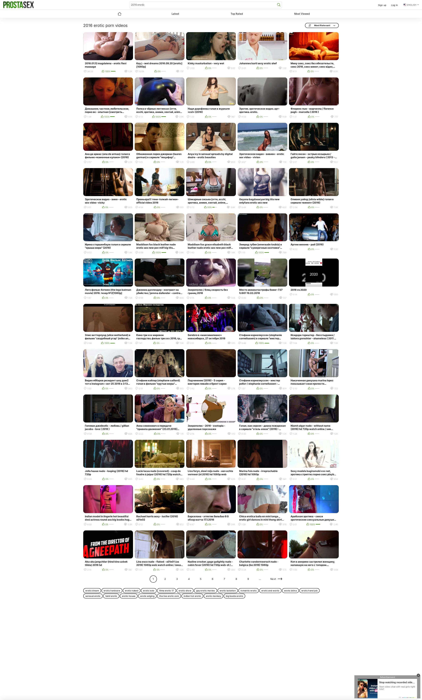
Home (119, 14)
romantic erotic (249, 590)
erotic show (185, 590)
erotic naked (131, 590)
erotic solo (148, 590)
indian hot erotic (192, 596)
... (260, 579)
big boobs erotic (234, 596)
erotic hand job (309, 590)
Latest (175, 13)
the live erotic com (169, 596)
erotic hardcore (112, 590)
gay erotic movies (205, 590)
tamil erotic (111, 596)
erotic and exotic (270, 590)
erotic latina (290, 590)
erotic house (129, 596)
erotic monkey (213, 596)
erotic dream (92, 590)
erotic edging (147, 596)
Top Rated (237, 13)
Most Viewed (302, 13)
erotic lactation (228, 590)
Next (273, 579)
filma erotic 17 (166, 590)
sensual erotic (93, 596)
